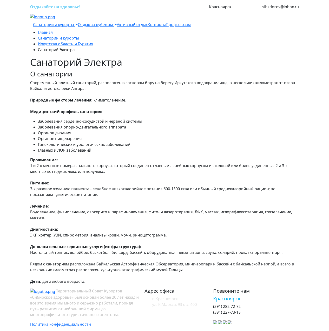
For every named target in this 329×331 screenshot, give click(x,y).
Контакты (157, 24)
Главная (45, 32)
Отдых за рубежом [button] (96, 24)
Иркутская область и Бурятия (65, 44)
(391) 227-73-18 (246, 7)
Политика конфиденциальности (60, 324)
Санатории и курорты (58, 38)
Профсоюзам (178, 24)
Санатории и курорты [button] (54, 24)
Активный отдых (132, 24)
